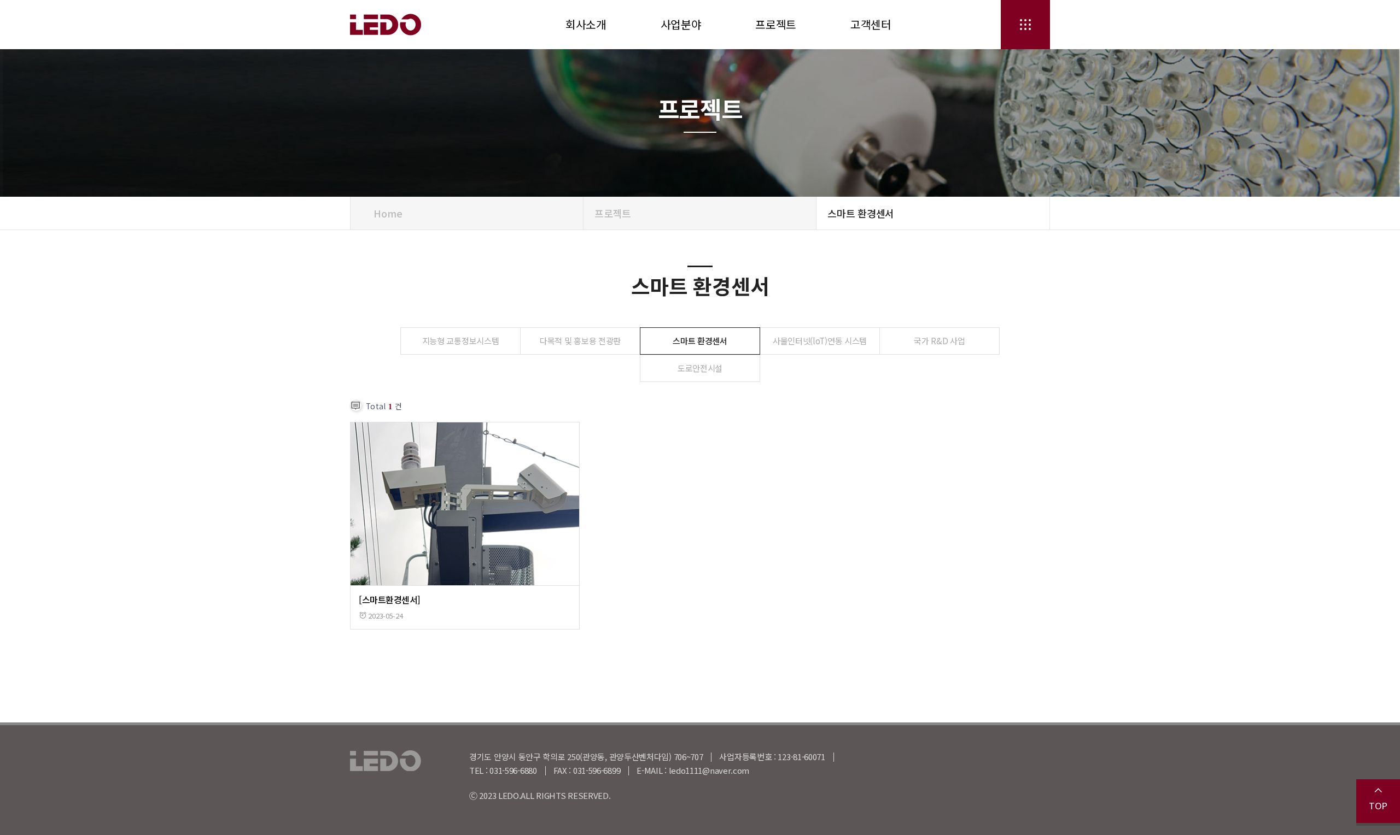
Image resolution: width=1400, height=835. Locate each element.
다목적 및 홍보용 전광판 (580, 340)
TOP (1378, 805)
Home (386, 213)
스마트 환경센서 (700, 340)
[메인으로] (402, 25)
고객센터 (870, 24)
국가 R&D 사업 (939, 340)
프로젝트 (775, 24)
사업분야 (681, 24)
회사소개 (585, 24)
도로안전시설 (700, 368)
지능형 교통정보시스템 (460, 340)
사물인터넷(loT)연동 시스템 (820, 340)
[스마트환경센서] (390, 599)
